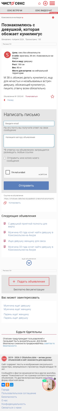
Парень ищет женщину (16, 314)
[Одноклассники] (7, 384)
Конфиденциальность (13, 404)
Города (5, 389)
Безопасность (9, 396)
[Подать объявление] (45, 3)
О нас (4, 400)
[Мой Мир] (11, 384)
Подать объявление (31, 281)
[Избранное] (39, 3)
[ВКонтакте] (3, 384)
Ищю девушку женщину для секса (27, 241)
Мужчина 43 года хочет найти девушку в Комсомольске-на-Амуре (30, 234)
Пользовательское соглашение (18, 393)
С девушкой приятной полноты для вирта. (27, 225)
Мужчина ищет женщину (17, 309)
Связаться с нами (11, 407)
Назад (10, 100)
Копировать (15, 203)
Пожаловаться (31, 96)
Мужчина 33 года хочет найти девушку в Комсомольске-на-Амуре (30, 248)
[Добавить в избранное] (52, 96)
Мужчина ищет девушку (17, 305)
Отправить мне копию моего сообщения (23, 159)
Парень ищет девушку (16, 318)
